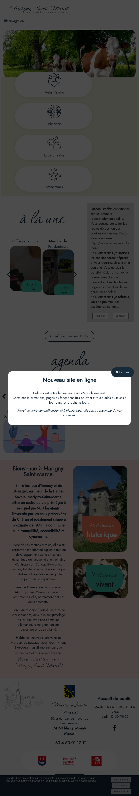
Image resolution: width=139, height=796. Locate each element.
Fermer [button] (123, 372)
